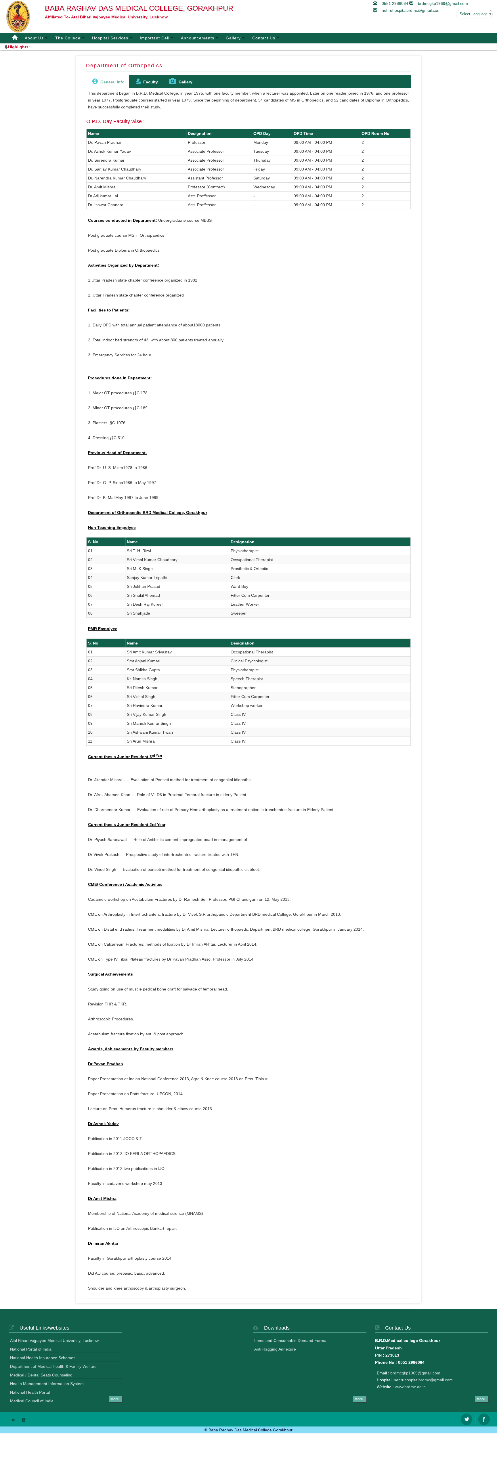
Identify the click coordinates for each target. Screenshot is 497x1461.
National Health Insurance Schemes (42, 1357)
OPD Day (262, 133)
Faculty (150, 82)
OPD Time (303, 133)
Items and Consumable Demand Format (291, 1340)
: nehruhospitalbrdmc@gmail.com (409, 10)
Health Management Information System (47, 1383)
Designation (200, 133)
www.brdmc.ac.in (410, 1386)
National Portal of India (30, 1349)
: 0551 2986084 (392, 3)
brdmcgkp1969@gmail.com (415, 1373)
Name (93, 133)
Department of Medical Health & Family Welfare (53, 1366)
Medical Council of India (31, 1401)
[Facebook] (484, 1419)
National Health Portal (30, 1392)
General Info (112, 82)
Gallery (184, 82)
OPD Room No (375, 133)
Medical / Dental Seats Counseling (41, 1375)
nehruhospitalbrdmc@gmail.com (423, 1380)
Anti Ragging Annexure (275, 1349)
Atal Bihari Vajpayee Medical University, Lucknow (54, 1340)
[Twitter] (466, 1419)
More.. (115, 1399)
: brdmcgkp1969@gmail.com (440, 3)
